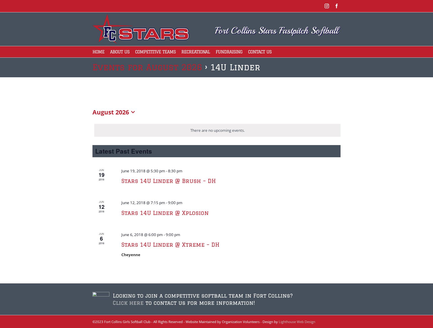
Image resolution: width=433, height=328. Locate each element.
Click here (128, 303)
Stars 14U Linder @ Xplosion (165, 213)
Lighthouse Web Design (297, 321)
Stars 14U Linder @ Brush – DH (168, 181)
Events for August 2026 (147, 67)
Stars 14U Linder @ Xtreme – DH (170, 244)
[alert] (217, 130)
